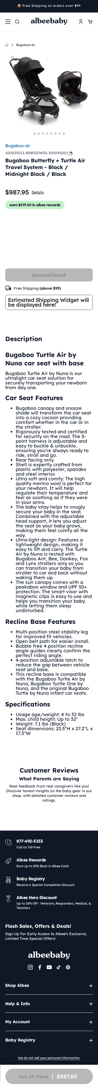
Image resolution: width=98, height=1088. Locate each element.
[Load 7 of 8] (59, 134)
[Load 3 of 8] (43, 134)
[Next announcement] (91, 6)
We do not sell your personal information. (49, 1058)
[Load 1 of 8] (34, 134)
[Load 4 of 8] (47, 134)
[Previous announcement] (7, 6)
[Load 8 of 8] (64, 134)
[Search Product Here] (17, 21)
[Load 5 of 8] (51, 134)
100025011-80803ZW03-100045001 (36, 153)
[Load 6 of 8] (55, 134)
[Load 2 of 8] (39, 134)
